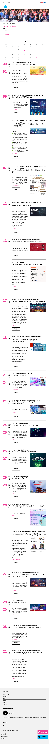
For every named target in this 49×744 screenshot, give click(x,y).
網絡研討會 (20, 185)
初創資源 (5, 700)
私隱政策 (3, 734)
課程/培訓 (14, 412)
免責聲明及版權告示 (5, 736)
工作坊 (13, 252)
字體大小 (3, 2)
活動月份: (4, 28)
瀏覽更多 (16, 87)
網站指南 (3, 738)
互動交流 (14, 228)
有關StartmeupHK (6, 694)
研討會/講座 (14, 109)
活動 (4, 698)
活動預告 (8, 23)
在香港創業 (5, 704)
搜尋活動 (7, 34)
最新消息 (5, 696)
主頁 (4, 23)
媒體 (4, 702)
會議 (13, 84)
